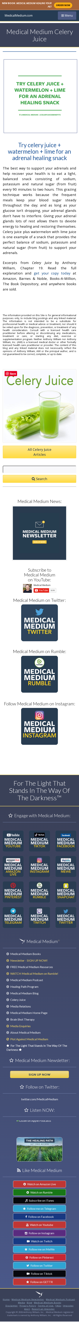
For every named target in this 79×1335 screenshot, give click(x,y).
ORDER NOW (63, 5)
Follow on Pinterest (41, 1257)
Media (21, 1302)
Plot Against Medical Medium (29, 1039)
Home (6, 1299)
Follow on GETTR (41, 1282)
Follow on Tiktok (41, 1273)
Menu (68, 15)
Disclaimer (12, 1305)
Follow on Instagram (41, 1233)
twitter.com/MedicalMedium (39, 1099)
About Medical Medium (25, 1032)
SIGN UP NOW (40, 1074)
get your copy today (52, 273)
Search (41, 478)
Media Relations (20, 1006)
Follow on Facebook (41, 1216)
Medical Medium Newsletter (28, 1299)
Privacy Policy (28, 1305)
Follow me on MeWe (41, 1249)
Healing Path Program (24, 986)
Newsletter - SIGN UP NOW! (29, 960)
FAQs (58, 1305)
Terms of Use (46, 1305)
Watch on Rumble (41, 1192)
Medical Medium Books (25, 954)
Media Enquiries (20, 1026)
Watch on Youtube (41, 1224)
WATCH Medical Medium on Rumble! (34, 973)
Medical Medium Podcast (26, 980)
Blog (29, 1302)
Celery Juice (18, 999)
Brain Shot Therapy (22, 1019)
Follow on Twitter (41, 1265)
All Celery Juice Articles (39, 452)
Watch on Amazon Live (41, 1184)
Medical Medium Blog (24, 993)
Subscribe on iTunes (41, 1200)
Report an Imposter (43, 1309)
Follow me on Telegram (41, 1208)
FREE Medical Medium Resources (31, 967)
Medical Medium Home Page (28, 1012)
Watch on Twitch (41, 1241)
